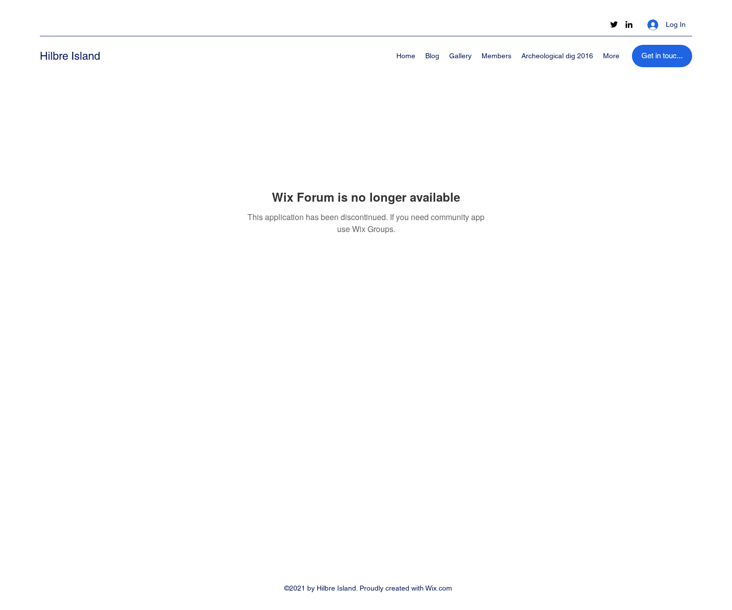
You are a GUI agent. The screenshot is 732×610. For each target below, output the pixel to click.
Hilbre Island (70, 56)
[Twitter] (614, 24)
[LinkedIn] (629, 24)
